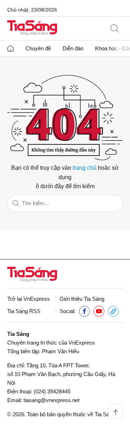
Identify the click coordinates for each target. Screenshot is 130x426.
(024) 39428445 (52, 391)
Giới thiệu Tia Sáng (82, 299)
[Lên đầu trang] (115, 411)
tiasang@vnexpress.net (51, 400)
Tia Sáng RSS (23, 311)
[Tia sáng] (32, 28)
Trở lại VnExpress (28, 299)
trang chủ (84, 168)
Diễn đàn (72, 48)
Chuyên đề (38, 48)
